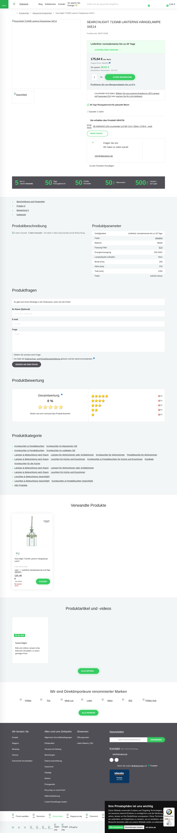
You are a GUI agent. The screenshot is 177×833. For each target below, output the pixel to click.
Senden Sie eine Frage (26, 364)
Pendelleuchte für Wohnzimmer (142, 455)
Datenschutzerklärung (53, 761)
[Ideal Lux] (68, 701)
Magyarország (76, 816)
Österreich (94, 816)
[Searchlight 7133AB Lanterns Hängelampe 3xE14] (46, 54)
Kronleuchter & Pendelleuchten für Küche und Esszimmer (115, 459)
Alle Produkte (20, 485)
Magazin (15, 743)
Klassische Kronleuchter (42, 13)
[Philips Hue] (150, 701)
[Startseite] (13, 13)
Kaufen (43, 582)
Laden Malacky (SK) (85, 743)
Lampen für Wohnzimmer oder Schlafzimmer (72, 455)
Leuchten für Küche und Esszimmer (68, 459)
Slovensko (40, 816)
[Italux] (109, 701)
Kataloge (48, 773)
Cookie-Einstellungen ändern (56, 802)
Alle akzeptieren (116, 827)
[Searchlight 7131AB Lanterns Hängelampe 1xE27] (32, 536)
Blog (41, 4)
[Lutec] (88, 701)
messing (158, 238)
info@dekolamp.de (104, 156)
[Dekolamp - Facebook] (111, 760)
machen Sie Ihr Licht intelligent (129, 96)
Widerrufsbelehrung (52, 796)
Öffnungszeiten (83, 737)
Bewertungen (50, 755)
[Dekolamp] (23, 4)
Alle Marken (88, 713)
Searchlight (21, 643)
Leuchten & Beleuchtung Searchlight (31, 476)
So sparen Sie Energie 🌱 (74, 4)
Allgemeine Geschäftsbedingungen (58, 737)
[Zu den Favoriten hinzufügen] (32, 516)
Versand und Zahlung (53, 749)
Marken (48, 778)
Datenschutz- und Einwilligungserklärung (42, 359)
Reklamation (49, 743)
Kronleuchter (24, 13)
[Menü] (173, 809)
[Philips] (27, 701)
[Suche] (132, 4)
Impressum (49, 767)
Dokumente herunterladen (22, 761)
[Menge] (96, 77)
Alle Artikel (87, 671)
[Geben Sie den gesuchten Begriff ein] (110, 4)
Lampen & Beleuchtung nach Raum (31, 455)
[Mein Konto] (156, 4)
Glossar (15, 755)
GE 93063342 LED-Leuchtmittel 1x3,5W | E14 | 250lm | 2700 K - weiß (122, 126)
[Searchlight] (23, 97)
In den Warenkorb (122, 77)
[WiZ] (129, 701)
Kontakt (61, 4)
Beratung (15, 749)
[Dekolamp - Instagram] (116, 760)
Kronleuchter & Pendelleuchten (29, 446)
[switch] (169, 823)
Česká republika (22, 816)
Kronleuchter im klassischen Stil (61, 446)
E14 (160, 248)
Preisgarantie (50, 784)
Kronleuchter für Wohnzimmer (110, 455)
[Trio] (48, 701)
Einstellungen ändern (134, 827)
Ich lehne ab (151, 827)
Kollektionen (50, 4)
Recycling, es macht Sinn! (55, 790)
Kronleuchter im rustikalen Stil (60, 450)
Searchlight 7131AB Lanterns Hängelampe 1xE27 (31, 560)
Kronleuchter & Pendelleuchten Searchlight (72, 481)
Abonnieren (156, 740)
